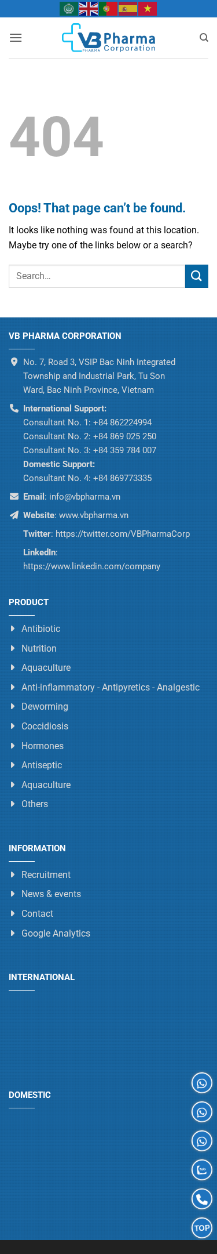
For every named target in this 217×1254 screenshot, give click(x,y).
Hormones (42, 745)
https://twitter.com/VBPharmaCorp (121, 534)
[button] (16, 37)
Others (34, 804)
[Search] (204, 38)
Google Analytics (55, 932)
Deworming (44, 706)
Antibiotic (40, 628)
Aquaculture (46, 667)
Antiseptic (41, 765)
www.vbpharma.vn (93, 515)
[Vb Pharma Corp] (109, 37)
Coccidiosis (44, 726)
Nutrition (39, 647)
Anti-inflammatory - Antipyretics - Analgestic (110, 687)
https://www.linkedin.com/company (91, 566)
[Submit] (196, 276)
